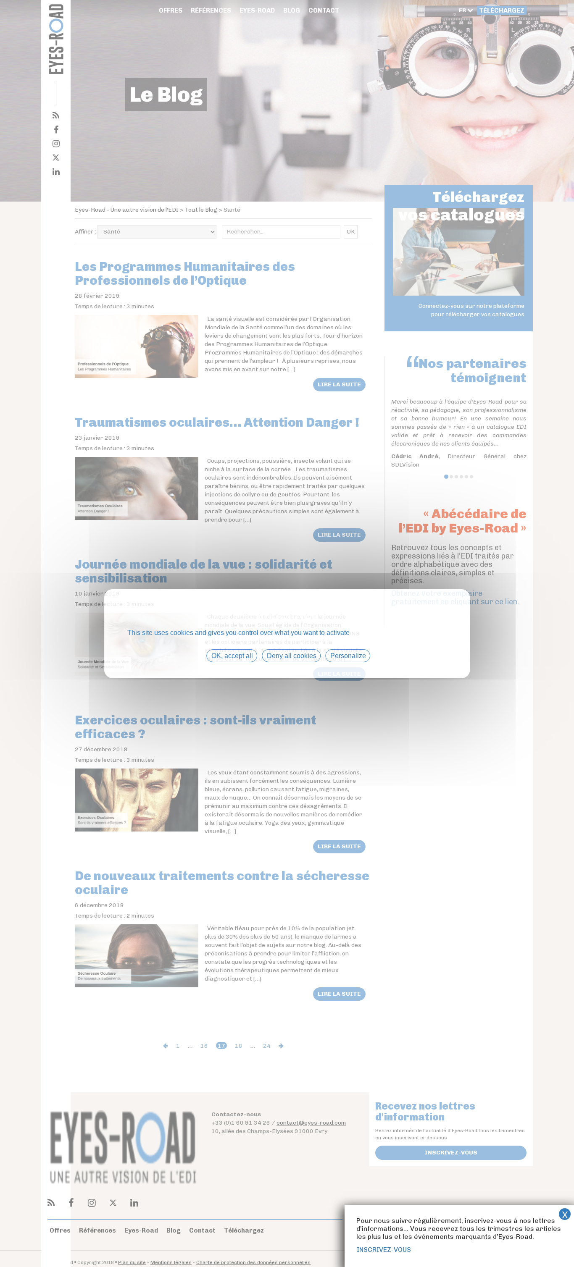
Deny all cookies (291, 655)
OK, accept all (232, 655)
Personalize (348, 655)
